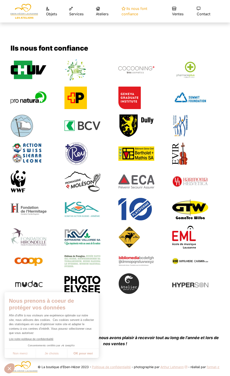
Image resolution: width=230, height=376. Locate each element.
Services (76, 14)
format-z (213, 367)
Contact (203, 14)
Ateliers (102, 14)
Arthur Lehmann (172, 367)
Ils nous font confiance (134, 11)
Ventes (178, 14)
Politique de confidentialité (111, 367)
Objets (51, 14)
